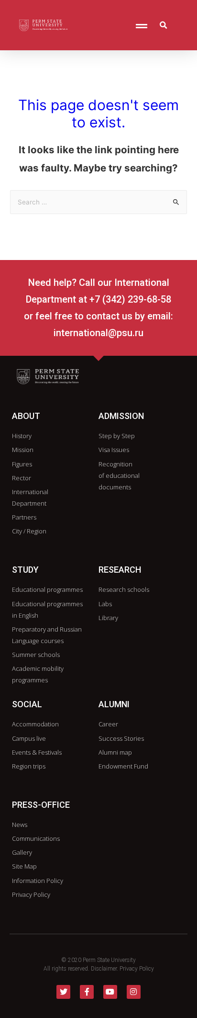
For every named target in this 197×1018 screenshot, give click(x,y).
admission (121, 416)
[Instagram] (134, 992)
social (27, 704)
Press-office (41, 805)
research (119, 570)
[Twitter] (63, 992)
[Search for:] (98, 202)
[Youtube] (110, 992)
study (25, 570)
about (26, 416)
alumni (114, 704)
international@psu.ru (98, 333)
